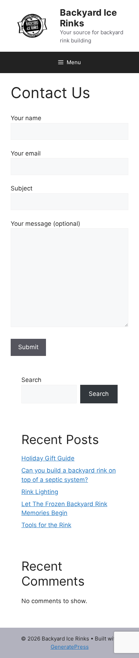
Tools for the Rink (46, 525)
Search (31, 379)
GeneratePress (70, 646)
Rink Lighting (39, 491)
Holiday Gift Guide (47, 458)
